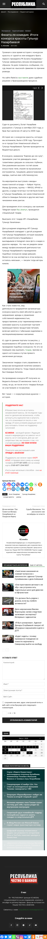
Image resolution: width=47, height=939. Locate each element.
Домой (3, 12)
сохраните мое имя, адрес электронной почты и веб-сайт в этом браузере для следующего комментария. (22, 705)
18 (11, 753)
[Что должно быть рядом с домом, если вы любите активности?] (8, 601)
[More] (31, 489)
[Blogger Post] (22, 489)
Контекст (27, 31)
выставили (23, 77)
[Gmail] (9, 489)
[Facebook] (5, 485)
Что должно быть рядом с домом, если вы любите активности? (27, 601)
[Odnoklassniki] (40, 485)
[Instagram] (9, 485)
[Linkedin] (27, 489)
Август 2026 (23, 738)
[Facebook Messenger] (13, 485)
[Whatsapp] (31, 485)
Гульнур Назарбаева (28, 494)
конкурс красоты (8, 497)
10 (5, 750)
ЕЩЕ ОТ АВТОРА (36, 565)
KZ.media (6, 45)
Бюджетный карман (27, 12)
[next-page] (7, 649)
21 (29, 753)
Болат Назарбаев (14, 494)
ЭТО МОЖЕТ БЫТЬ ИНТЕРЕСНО (15, 565)
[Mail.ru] (13, 489)
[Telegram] (27, 485)
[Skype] (18, 489)
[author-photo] (23, 536)
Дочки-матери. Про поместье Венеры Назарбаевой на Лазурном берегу (10, 513)
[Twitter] (5, 489)
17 (5, 753)
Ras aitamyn (22, 209)
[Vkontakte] (22, 485)
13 (23, 750)
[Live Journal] (36, 485)
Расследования (13, 12)
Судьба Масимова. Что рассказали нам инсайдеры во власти (35, 511)
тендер (28, 350)
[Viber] (18, 485)
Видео (5, 615)
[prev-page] (3, 649)
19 (17, 753)
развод (18, 497)
